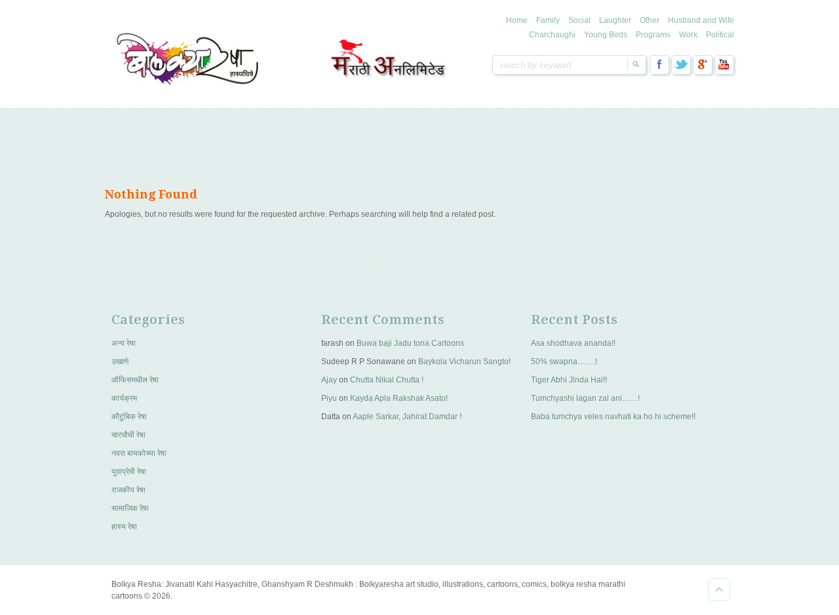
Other (649, 20)
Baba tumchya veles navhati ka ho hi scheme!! (613, 416)
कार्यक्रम (124, 398)
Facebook (659, 65)
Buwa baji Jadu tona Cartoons (410, 343)
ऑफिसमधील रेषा (135, 379)
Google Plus (702, 65)
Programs (653, 34)
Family (548, 20)
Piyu (329, 398)
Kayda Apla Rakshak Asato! (399, 398)
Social (579, 20)
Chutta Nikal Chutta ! (386, 379)
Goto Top (719, 589)
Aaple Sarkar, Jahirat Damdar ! (407, 416)
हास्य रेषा (124, 526)
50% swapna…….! (564, 361)
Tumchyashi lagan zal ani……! (585, 398)
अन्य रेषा (123, 343)
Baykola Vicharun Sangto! (464, 361)
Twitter (681, 65)
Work (688, 34)
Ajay (329, 379)
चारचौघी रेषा (128, 434)
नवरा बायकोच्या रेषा (138, 453)
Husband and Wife (701, 20)
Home (517, 20)
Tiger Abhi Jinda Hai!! (569, 379)
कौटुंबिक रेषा (129, 416)
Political (720, 34)
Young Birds (605, 34)
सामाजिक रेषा (130, 508)
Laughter (615, 20)
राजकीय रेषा (128, 489)
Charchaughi (552, 34)
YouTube (724, 65)
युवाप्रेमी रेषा (128, 471)
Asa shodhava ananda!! (573, 343)
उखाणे (119, 361)
